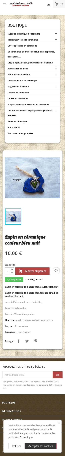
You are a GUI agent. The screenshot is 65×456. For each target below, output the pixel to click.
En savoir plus (26, 437)
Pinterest (35, 341)
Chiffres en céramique (18, 92)
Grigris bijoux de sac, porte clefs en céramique (30, 62)
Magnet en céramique (18, 86)
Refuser (16, 446)
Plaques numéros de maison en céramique (28, 104)
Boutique (17, 25)
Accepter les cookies (40, 446)
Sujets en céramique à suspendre (24, 33)
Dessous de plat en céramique (22, 80)
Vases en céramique (17, 121)
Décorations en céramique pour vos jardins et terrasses (30, 113)
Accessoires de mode (18, 68)
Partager (18, 341)
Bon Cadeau (14, 127)
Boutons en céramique (19, 74)
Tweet (27, 341)
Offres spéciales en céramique (22, 45)
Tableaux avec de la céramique (23, 39)
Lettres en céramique (18, 98)
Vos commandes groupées (20, 133)
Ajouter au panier (32, 271)
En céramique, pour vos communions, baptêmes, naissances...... (31, 54)
